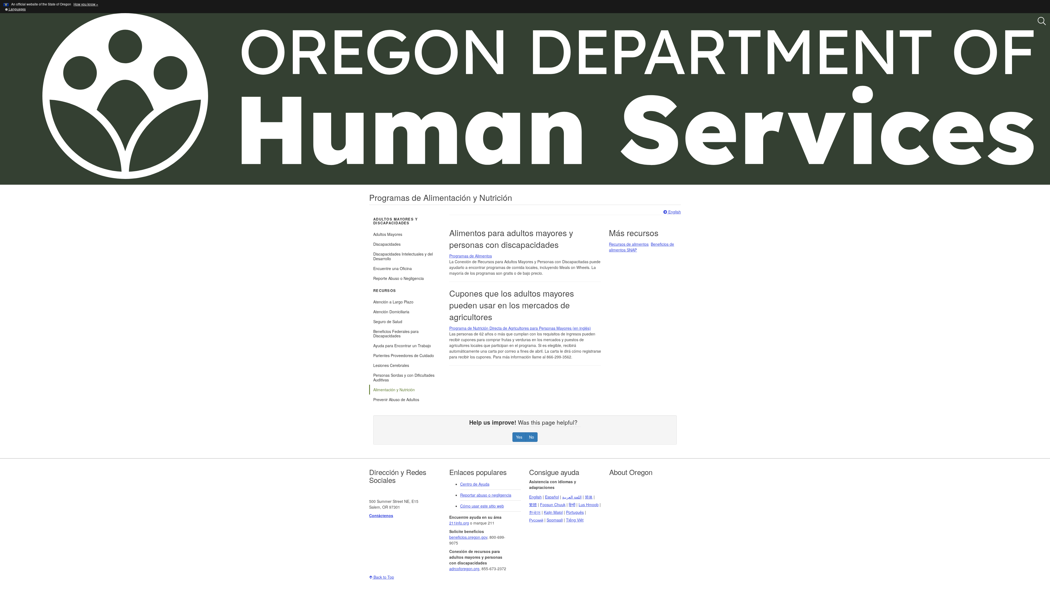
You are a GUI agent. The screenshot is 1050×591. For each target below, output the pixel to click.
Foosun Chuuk (552, 504)
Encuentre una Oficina (392, 268)
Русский (536, 520)
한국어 (535, 512)
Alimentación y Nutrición (394, 389)
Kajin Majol (553, 512)
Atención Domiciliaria (391, 311)
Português (575, 512)
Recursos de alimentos (629, 244)
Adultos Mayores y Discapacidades (395, 221)
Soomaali (555, 520)
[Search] (1042, 21)
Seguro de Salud (387, 321)
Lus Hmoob (589, 504)
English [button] (674, 212)
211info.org (459, 523)
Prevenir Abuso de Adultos (396, 399)
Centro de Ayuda (474, 484)
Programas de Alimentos (470, 256)
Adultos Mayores (387, 234)
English (535, 497)
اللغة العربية (572, 497)
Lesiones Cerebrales (391, 365)
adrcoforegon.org (464, 568)
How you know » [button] (86, 4)
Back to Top (383, 577)
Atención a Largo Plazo (393, 302)
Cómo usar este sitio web (482, 506)
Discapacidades (387, 244)
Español (552, 497)
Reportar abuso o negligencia (485, 495)
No (531, 437)
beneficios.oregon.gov (468, 537)
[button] (15, 9)
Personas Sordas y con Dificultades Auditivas (403, 377)
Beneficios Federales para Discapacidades (396, 333)
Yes (519, 437)
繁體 (533, 504)
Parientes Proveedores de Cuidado (403, 355)
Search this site (127, 197)
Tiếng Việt (575, 520)
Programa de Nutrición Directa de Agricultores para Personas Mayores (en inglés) (520, 328)
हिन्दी (572, 504)
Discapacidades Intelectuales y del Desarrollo (403, 256)
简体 (589, 497)
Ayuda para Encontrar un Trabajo (402, 345)
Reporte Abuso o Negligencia (398, 278)
